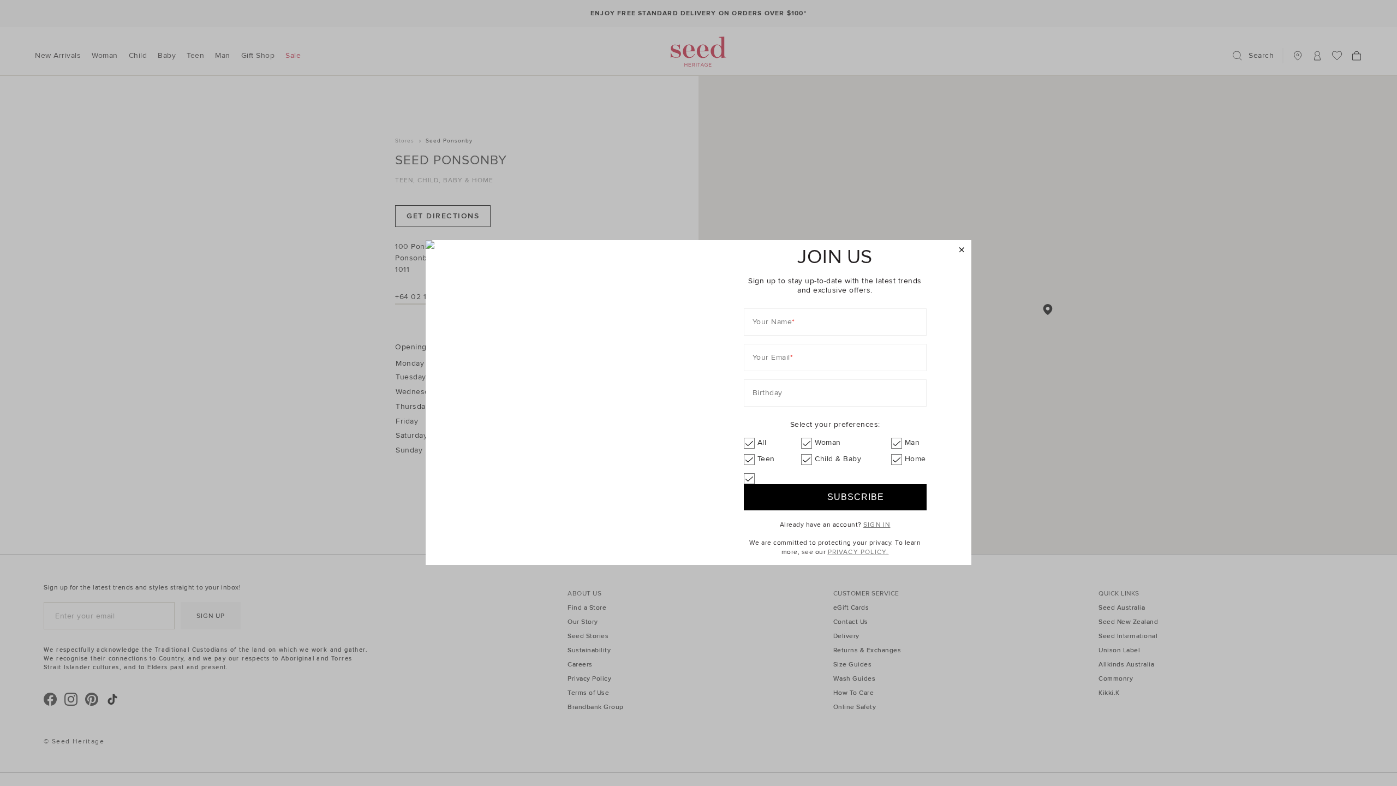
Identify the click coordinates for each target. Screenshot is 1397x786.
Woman (828, 442)
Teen (766, 458)
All (762, 442)
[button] (961, 250)
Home (915, 458)
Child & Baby (838, 458)
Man (912, 442)
